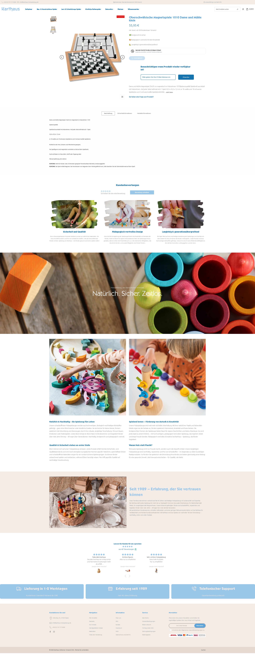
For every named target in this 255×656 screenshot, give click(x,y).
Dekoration (109, 9)
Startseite (91, 621)
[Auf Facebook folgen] (50, 632)
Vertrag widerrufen (148, 628)
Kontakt (118, 625)
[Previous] (62, 57)
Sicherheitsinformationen (124, 113)
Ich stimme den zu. (188, 630)
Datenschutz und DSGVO (123, 635)
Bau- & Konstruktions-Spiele (47, 9)
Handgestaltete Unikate (96, 628)
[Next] (123, 57)
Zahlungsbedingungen (149, 631)
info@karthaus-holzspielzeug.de (29, 2)
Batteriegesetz (146, 635)
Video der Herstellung (95, 635)
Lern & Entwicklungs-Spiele (71, 9)
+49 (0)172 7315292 (9, 2)
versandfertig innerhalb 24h (213, 2)
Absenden (186, 77)
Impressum (119, 628)
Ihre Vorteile (92, 625)
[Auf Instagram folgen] (54, 632)
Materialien (92, 631)
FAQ (117, 621)
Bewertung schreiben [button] (142, 192)
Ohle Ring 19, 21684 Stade (61, 618)
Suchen (203, 650)
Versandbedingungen (148, 621)
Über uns (118, 618)
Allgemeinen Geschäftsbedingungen (192, 630)
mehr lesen (169, 92)
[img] (127, 546)
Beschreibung (108, 113)
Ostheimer (28, 9)
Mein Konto (145, 618)
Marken (120, 9)
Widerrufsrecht (146, 625)
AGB (117, 631)
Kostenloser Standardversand (123, 2)
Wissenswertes (133, 9)
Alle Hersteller (93, 618)
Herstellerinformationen (144, 113)
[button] (126, 576)
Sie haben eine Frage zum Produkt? (141, 97)
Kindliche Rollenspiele (93, 9)
